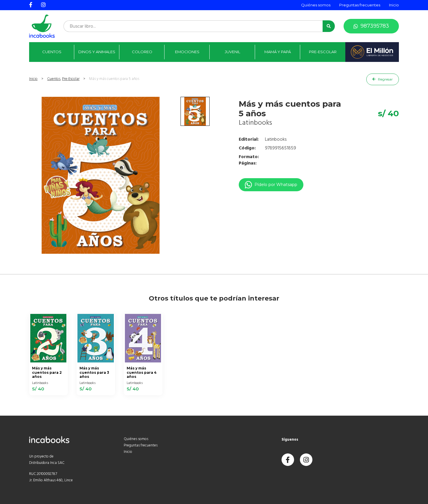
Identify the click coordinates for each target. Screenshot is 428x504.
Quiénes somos (315, 5)
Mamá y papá (277, 51)
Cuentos (51, 51)
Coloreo (142, 51)
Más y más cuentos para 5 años (114, 79)
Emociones (187, 51)
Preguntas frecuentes (359, 5)
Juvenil (232, 51)
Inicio (394, 5)
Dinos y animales (96, 51)
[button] (329, 26)
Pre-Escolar (323, 51)
